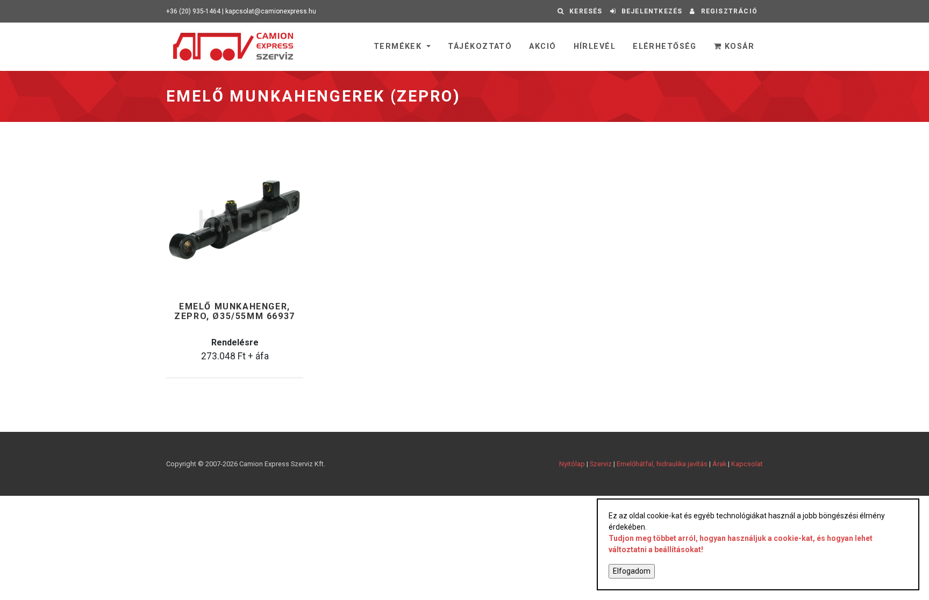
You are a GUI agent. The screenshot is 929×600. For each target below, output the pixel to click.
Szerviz (601, 464)
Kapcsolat (747, 464)
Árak (719, 464)
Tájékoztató (480, 46)
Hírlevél (595, 46)
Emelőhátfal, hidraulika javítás (662, 464)
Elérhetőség (665, 46)
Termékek (399, 46)
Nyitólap (572, 464)
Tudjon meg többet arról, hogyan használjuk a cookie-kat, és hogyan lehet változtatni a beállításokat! (741, 544)
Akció (542, 46)
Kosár (737, 46)
